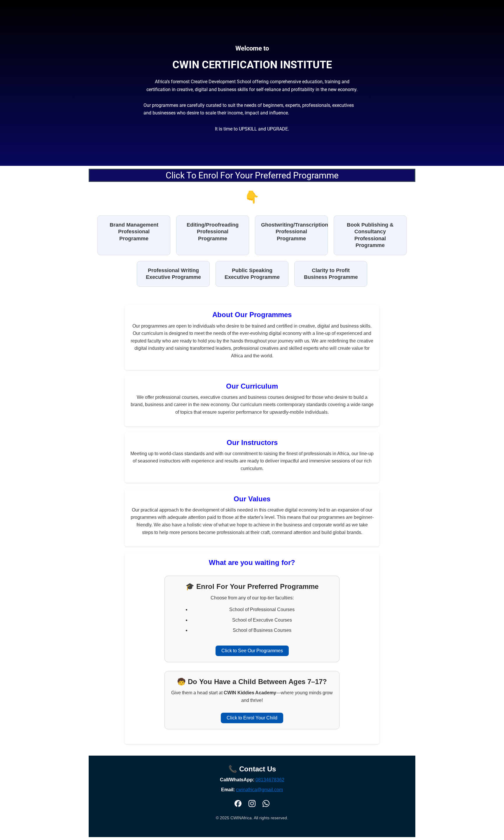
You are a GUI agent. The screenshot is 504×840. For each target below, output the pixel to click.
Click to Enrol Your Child (252, 717)
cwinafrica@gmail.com (259, 789)
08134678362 (270, 779)
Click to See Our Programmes (252, 650)
